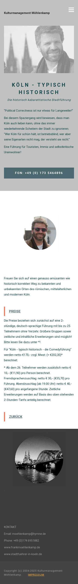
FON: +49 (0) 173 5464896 (39, 173)
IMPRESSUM (36, 574)
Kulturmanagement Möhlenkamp (27, 13)
